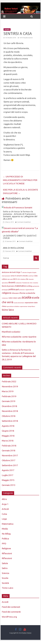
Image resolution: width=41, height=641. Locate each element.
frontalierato (25, 282)
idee (31, 282)
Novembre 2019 (10, 386)
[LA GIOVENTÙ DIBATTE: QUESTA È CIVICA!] (20, 228)
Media (5, 528)
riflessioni (15, 293)
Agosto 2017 (8, 470)
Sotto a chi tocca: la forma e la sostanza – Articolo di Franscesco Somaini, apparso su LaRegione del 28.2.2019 (20, 215)
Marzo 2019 (7, 391)
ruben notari (12, 298)
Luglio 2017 (7, 475)
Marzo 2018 (7, 440)
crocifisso (30, 276)
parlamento (36, 286)
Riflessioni (7, 553)
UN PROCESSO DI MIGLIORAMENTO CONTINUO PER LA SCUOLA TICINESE (20, 180)
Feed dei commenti (11, 612)
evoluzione (19, 282)
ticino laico (8, 309)
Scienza (5, 573)
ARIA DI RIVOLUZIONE (13, 247)
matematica (20, 286)
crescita (25, 276)
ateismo (24, 272)
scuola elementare (19, 302)
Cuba (35, 276)
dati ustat (10, 279)
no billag (29, 286)
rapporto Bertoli (29, 289)
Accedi (5, 602)
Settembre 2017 (10, 465)
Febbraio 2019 (9, 396)
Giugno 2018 (8, 431)
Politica (5, 538)
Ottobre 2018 (8, 416)
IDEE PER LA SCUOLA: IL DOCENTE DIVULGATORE (20, 191)
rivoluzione (5, 298)
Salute (5, 563)
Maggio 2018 (8, 436)
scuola (26, 297)
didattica (23, 279)
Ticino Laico (7, 588)
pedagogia (5, 289)
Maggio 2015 (8, 480)
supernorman (23, 306)
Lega (4, 519)
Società (7, 29)
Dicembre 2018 (9, 406)
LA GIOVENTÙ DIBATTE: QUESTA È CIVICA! (19, 236)
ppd (17, 289)
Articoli (5, 509)
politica (12, 289)
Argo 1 (19, 272)
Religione (6, 548)
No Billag (6, 533)
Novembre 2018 (10, 411)
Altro (4, 499)
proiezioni (22, 289)
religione (6, 293)
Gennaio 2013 (8, 485)
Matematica (7, 524)
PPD (4, 543)
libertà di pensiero (8, 286)
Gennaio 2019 (8, 401)
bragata (29, 272)
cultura (4, 279)
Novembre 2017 (10, 455)
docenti (11, 282)
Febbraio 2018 (9, 445)
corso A (13, 276)
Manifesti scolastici (11, 331)
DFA (19, 279)
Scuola (5, 578)
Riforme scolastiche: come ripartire (19, 336)
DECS (15, 279)
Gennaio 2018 (8, 450)
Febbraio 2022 (9, 381)
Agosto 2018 (8, 426)
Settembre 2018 (10, 421)
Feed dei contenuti (11, 607)
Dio (27, 279)
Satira (4, 568)
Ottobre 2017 (8, 460)
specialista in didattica (13, 306)
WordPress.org (9, 617)
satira (19, 298)
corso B (19, 276)
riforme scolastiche (27, 293)
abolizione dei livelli (9, 272)
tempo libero (31, 306)
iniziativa (35, 282)
